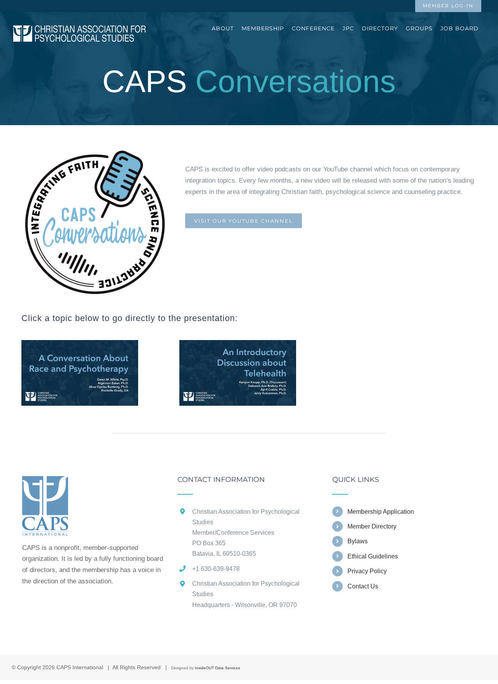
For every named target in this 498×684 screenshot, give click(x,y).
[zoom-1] (79, 343)
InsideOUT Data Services (217, 668)
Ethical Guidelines (372, 556)
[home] (45, 481)
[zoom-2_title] (237, 343)
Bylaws (357, 541)
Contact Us (362, 586)
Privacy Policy (367, 571)
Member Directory (371, 526)
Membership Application (380, 511)
